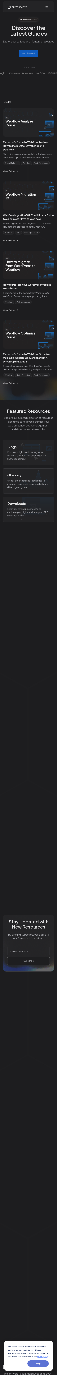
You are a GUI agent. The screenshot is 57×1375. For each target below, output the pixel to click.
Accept (38, 1363)
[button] (46, 7)
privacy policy (42, 1356)
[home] (16, 7)
